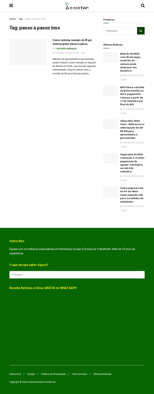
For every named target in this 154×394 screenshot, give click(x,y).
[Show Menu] (11, 5)
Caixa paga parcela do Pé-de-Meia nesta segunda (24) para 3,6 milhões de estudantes (131, 195)
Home (12, 19)
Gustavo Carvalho (67, 49)
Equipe (31, 374)
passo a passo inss (35, 19)
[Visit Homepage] (76, 5)
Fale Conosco (79, 374)
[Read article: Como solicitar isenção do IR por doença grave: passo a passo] (28, 51)
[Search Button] (143, 5)
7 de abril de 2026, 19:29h (66, 53)
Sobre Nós (15, 374)
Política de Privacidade (53, 374)
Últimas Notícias (102, 374)
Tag (20, 19)
